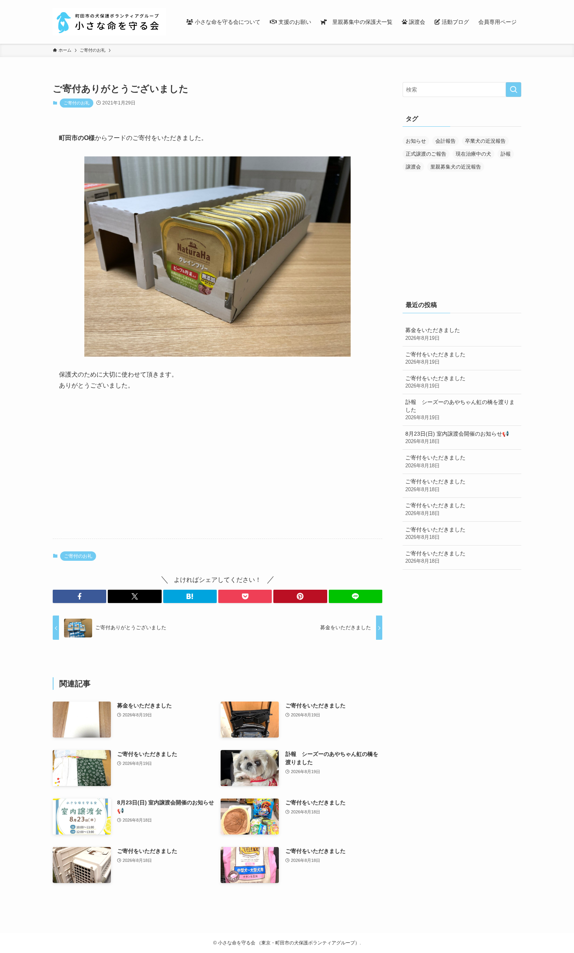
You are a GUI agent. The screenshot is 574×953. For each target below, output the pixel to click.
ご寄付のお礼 (76, 103)
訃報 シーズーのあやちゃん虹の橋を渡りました (460, 409)
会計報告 (445, 141)
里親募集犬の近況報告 (455, 167)
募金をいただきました (432, 334)
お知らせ (416, 141)
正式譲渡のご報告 (426, 154)
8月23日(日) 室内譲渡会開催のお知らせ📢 (457, 438)
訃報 (506, 154)
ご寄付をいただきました (435, 358)
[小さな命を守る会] (109, 22)
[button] (79, 596)
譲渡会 (413, 167)
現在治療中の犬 (473, 154)
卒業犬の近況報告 (485, 141)
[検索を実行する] (513, 89)
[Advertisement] (217, 471)
